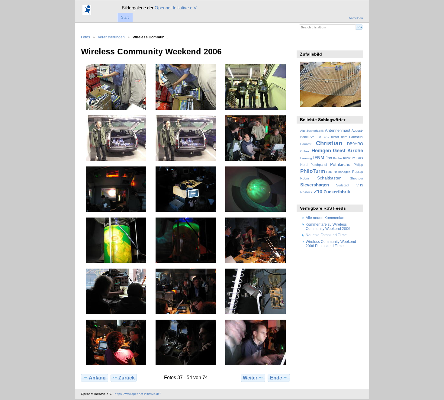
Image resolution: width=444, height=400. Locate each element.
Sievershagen (314, 184)
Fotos (85, 37)
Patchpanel (318, 164)
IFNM (318, 157)
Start (125, 17)
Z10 (318, 192)
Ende (276, 377)
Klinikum (349, 158)
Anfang (97, 377)
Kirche (337, 158)
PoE (329, 171)
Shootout (356, 178)
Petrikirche (340, 164)
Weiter (250, 377)
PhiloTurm (312, 171)
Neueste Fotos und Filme (326, 235)
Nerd (303, 164)
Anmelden (356, 18)
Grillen (304, 151)
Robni (304, 178)
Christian (329, 143)
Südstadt (342, 185)
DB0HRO (355, 144)
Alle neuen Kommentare (326, 218)
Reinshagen (342, 171)
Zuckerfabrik (336, 191)
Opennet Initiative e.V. (176, 7)
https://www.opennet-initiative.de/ (138, 393)
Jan (329, 158)
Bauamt (305, 144)
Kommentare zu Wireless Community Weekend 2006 (328, 226)
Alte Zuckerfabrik (311, 130)
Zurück (126, 377)
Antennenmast (337, 130)
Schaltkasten (329, 178)
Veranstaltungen (111, 37)
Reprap (357, 171)
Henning (306, 158)
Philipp (358, 164)
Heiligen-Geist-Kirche (337, 150)
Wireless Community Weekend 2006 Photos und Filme (331, 244)
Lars (359, 158)
